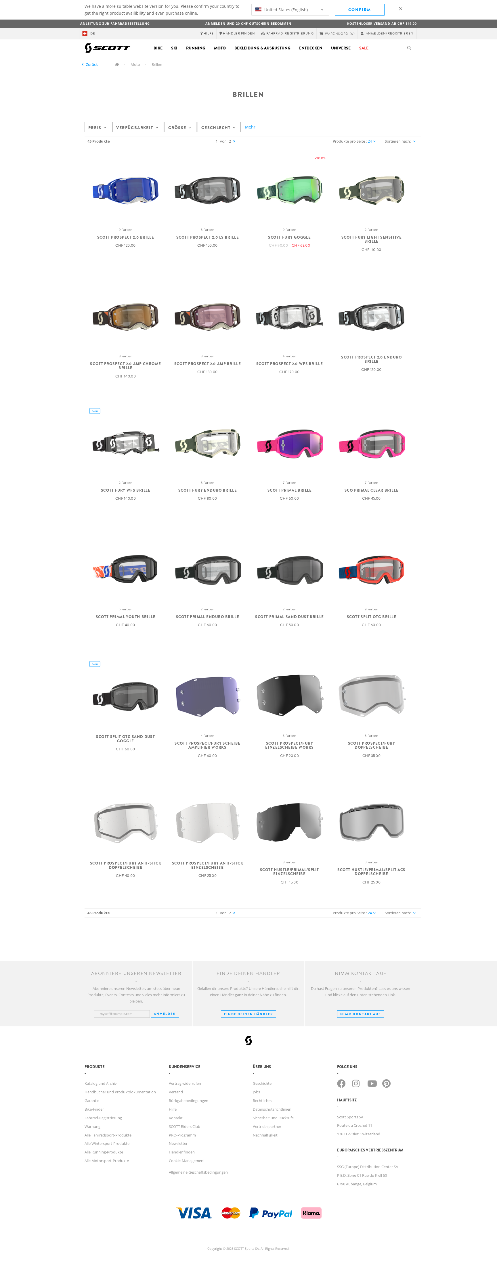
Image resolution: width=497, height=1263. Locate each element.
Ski (174, 48)
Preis (94, 128)
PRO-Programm (182, 1135)
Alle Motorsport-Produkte (107, 1160)
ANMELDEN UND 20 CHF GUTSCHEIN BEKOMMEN (248, 23)
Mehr (250, 127)
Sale (363, 48)
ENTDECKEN (310, 48)
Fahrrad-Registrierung (103, 1117)
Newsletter (178, 1143)
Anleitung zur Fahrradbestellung (115, 23)
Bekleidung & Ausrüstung (262, 48)
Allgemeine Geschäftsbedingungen (198, 1172)
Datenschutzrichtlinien (272, 1109)
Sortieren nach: (398, 141)
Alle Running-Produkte (104, 1152)
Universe (341, 48)
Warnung (92, 1126)
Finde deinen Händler (248, 1014)
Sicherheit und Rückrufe (273, 1117)
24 (370, 141)
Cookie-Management (187, 1160)
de (92, 33)
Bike (158, 48)
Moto (220, 48)
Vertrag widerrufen (185, 1083)
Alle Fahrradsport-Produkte (108, 1135)
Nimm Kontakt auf (360, 1014)
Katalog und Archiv (101, 1083)
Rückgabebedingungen (188, 1100)
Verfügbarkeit (134, 128)
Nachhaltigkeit (265, 1135)
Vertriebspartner (267, 1126)
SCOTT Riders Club (184, 1126)
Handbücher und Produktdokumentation (120, 1092)
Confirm (359, 10)
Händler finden (182, 1152)
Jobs (256, 1092)
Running (195, 48)
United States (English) (285, 9)
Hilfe (173, 1109)
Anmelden (165, 1013)
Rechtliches (262, 1100)
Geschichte (262, 1083)
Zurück (92, 64)
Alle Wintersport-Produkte (107, 1143)
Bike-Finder (94, 1109)
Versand (176, 1092)
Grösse (177, 128)
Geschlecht (216, 128)
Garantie (92, 1100)
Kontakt (176, 1117)
